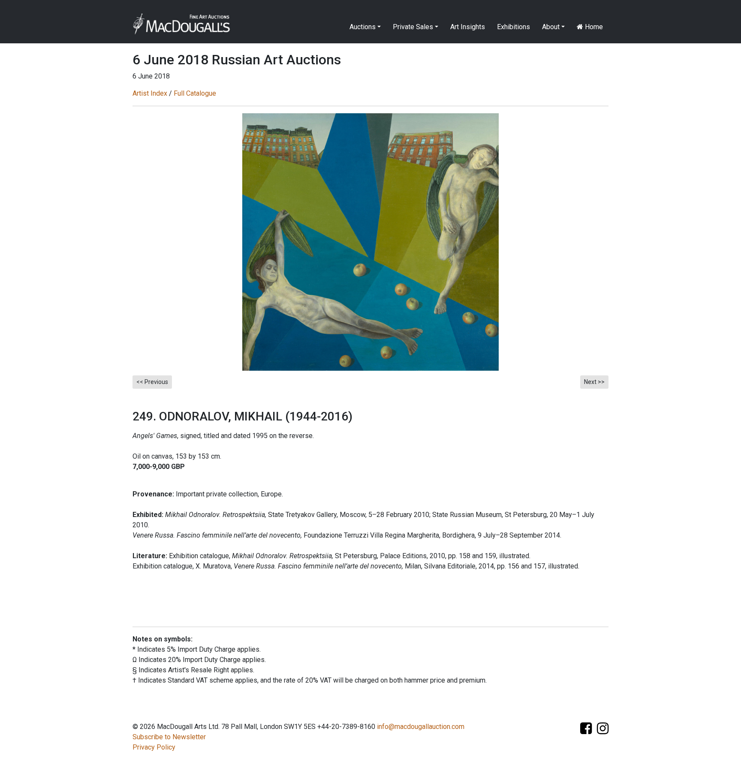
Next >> (594, 381)
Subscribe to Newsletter (169, 737)
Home (593, 27)
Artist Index (150, 93)
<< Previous (152, 381)
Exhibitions (513, 27)
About (551, 27)
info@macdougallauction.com (420, 727)
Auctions (362, 27)
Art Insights (467, 27)
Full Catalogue (195, 93)
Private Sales (413, 27)
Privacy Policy (154, 747)
